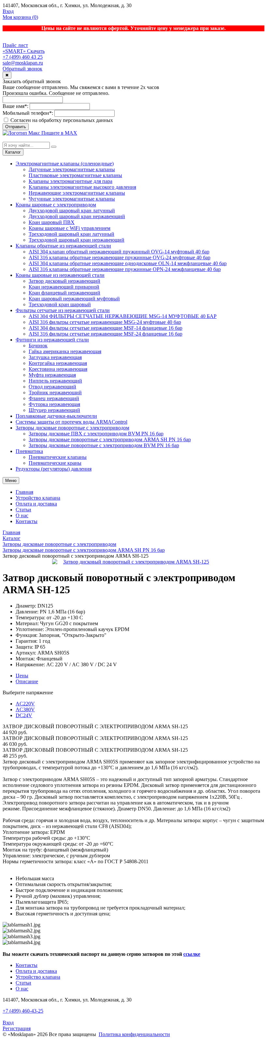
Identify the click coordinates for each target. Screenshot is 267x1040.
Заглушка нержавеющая (55, 357)
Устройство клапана (38, 498)
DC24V (24, 715)
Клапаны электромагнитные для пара (70, 181)
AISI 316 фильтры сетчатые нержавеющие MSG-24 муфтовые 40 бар (105, 322)
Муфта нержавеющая (52, 375)
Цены (22, 675)
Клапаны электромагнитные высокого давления (82, 187)
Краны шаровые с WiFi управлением (69, 228)
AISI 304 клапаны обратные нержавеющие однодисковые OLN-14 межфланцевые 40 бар (128, 263)
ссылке (191, 954)
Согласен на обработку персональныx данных (61, 120)
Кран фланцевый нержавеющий (64, 292)
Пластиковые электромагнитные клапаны (75, 175)
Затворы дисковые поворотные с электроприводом (72, 427)
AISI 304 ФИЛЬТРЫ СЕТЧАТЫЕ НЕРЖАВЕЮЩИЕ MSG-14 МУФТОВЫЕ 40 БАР (123, 316)
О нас (22, 515)
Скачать (36, 51)
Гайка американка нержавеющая (65, 351)
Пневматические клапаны (58, 457)
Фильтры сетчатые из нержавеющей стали (63, 310)
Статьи (23, 509)
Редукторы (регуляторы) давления (53, 469)
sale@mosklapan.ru (23, 63)
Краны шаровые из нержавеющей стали (60, 275)
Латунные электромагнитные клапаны (72, 169)
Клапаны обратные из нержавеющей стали (63, 246)
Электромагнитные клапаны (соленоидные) (65, 163)
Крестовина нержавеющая (58, 369)
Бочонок (38, 345)
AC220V (25, 703)
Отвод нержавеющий (52, 386)
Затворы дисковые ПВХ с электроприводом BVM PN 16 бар (96, 433)
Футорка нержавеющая (54, 404)
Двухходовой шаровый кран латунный (72, 210)
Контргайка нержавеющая (58, 363)
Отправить (15, 126)
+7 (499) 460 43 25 (23, 57)
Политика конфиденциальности (134, 1034)
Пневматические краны (55, 463)
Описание (27, 681)
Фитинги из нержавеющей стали (52, 339)
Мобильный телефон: (28, 113)
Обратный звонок (22, 68)
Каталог (13, 152)
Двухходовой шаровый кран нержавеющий (77, 216)
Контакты (26, 521)
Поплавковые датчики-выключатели (56, 416)
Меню (11, 480)
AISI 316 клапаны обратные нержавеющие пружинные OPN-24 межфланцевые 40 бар (125, 269)
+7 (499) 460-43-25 (23, 1011)
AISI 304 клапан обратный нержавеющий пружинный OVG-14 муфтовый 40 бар (119, 251)
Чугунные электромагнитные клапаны (72, 199)
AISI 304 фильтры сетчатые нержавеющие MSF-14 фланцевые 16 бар (105, 328)
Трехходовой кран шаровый (60, 304)
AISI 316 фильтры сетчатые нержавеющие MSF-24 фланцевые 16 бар (105, 334)
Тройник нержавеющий (55, 392)
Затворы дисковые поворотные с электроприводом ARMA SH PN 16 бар (110, 439)
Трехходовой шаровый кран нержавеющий (76, 240)
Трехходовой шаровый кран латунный (71, 234)
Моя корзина (20, 17)
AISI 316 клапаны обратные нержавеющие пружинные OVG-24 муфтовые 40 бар (119, 257)
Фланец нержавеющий (54, 398)
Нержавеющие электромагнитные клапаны (77, 193)
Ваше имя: (15, 106)
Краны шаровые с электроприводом (56, 204)
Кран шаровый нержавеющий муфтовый (74, 298)
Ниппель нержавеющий (55, 381)
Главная (24, 492)
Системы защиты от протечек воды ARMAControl (71, 422)
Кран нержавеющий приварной (64, 287)
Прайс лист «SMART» (15, 48)
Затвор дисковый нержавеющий (64, 281)
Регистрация (17, 1028)
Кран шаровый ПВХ (52, 222)
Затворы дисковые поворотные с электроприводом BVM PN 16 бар (104, 445)
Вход (8, 11)
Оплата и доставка (36, 503)
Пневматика (29, 451)
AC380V (25, 709)
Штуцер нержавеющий (54, 410)
